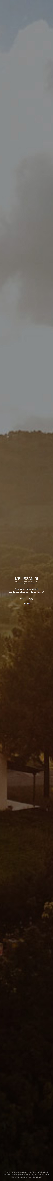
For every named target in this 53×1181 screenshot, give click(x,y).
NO (31, 599)
